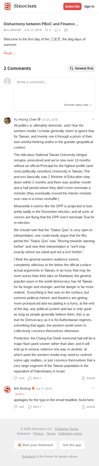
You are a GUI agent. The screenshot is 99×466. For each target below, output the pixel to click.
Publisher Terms (67, 429)
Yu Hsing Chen (25, 119)
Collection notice (70, 433)
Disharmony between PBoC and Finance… (41, 24)
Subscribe (72, 6)
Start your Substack (37, 445)
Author (19, 394)
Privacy (38, 433)
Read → (10, 53)
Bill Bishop (12, 30)
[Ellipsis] (93, 119)
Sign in (89, 6)
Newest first (84, 68)
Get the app (72, 445)
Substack (28, 456)
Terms (51, 433)
